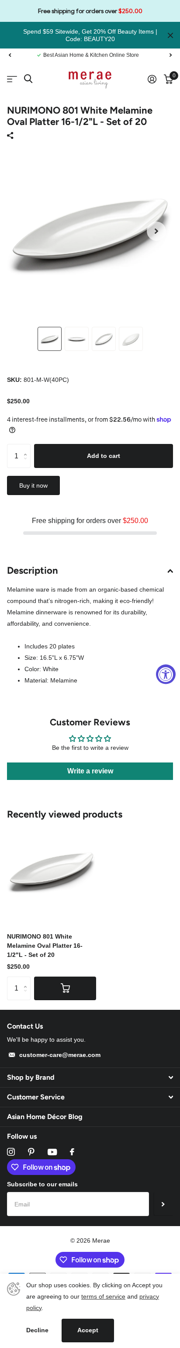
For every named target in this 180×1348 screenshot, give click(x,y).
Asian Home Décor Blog (45, 1116)
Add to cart (103, 455)
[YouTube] (52, 1152)
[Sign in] (151, 79)
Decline (37, 1330)
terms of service (103, 1296)
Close (170, 35)
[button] (9, 55)
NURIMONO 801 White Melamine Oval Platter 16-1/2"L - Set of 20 (45, 946)
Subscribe (163, 1204)
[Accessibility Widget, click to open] (166, 674)
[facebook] (72, 1151)
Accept (87, 1330)
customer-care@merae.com (59, 1054)
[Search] (28, 79)
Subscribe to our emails (42, 1184)
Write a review (90, 771)
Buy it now (33, 485)
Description (32, 570)
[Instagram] (11, 1152)
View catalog (12, 79)
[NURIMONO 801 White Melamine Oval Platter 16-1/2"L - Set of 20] (51, 870)
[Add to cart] (65, 988)
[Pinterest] (31, 1152)
